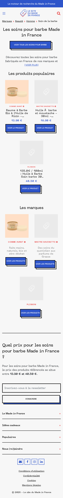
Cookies (31, 480)
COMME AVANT (16, 106)
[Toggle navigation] (58, 13)
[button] (31, 65)
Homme (30, 21)
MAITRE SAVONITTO (45, 106)
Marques (7, 21)
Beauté (19, 21)
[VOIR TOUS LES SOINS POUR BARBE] (31, 49)
